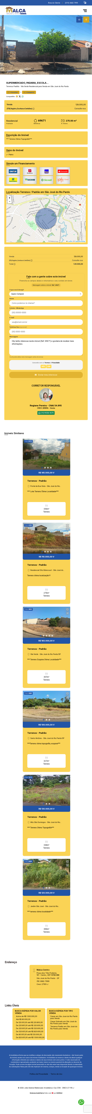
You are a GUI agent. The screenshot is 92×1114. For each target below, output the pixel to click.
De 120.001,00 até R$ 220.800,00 (29, 1022)
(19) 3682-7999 (43, 981)
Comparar (30, 92)
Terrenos (9, 86)
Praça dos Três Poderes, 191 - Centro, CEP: (48, 974)
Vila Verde (25, 86)
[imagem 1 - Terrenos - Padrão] (46, 454)
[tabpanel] (46, 45)
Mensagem (13, 337)
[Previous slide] (4, 45)
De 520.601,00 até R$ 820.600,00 (29, 1031)
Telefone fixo (18, 327)
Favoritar (14, 92)
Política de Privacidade (39, 1074)
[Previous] (26, 454)
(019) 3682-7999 (71, 3)
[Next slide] (88, 45)
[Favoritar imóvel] (67, 441)
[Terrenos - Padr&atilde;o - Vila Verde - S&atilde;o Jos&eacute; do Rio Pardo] (22, 10)
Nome (11, 298)
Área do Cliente (54, 3)
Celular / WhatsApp (16, 308)
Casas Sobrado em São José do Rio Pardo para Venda (63, 1022)
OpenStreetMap (80, 241)
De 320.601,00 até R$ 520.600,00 (29, 1028)
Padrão (16, 86)
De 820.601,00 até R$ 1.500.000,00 (30, 1037)
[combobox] (46, 293)
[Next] (66, 454)
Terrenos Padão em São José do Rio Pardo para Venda (63, 1027)
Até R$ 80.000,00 (23, 1019)
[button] (85, 2)
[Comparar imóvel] (67, 445)
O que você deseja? (16, 290)
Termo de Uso (56, 1074)
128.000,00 (81, 104)
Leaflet (70, 241)
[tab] (79, 20)
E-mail (11, 317)
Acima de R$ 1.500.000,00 (26, 1016)
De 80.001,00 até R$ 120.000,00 (29, 1034)
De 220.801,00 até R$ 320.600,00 (29, 1025)
